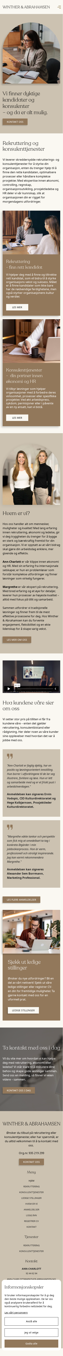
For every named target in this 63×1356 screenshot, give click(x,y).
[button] (59, 7)
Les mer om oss (17, 639)
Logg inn (31, 1215)
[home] (26, 7)
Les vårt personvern (16, 1312)
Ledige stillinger (23, 1010)
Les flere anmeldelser (21, 899)
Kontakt (31, 1226)
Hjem (31, 1180)
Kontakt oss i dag (19, 1090)
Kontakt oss (15, 121)
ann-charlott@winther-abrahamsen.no (31, 1279)
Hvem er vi (31, 1203)
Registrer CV (31, 1221)
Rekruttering (31, 1186)
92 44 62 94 (31, 1273)
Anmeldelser (31, 1209)
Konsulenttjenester (31, 1192)
